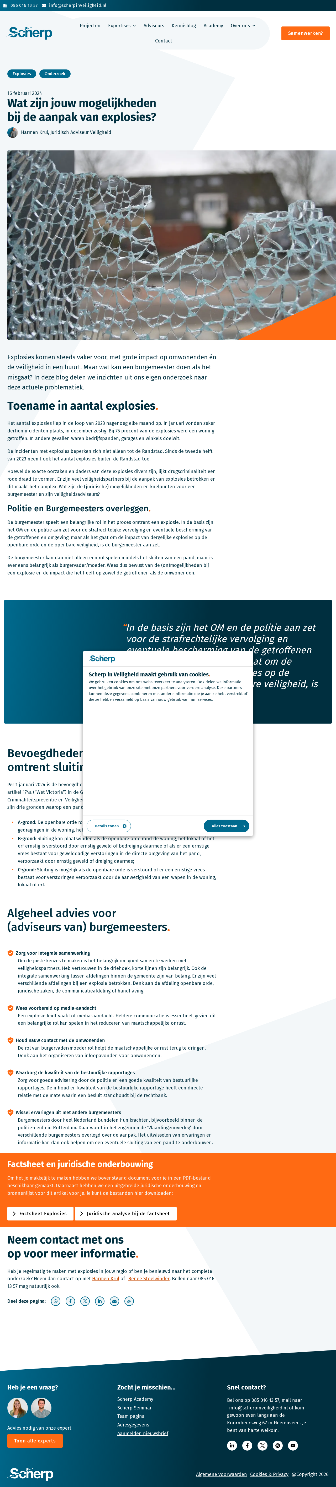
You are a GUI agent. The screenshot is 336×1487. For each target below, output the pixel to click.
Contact (163, 41)
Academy (213, 26)
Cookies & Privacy (269, 1474)
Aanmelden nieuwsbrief (142, 1433)
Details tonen (107, 826)
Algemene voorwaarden (221, 1474)
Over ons (240, 26)
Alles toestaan (224, 826)
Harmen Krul (105, 1279)
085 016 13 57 (265, 1400)
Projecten (90, 26)
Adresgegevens (133, 1425)
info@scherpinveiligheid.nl (258, 1408)
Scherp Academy (135, 1399)
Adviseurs (154, 26)
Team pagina (131, 1416)
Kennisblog (184, 26)
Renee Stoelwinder (149, 1279)
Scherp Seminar (134, 1408)
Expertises (119, 26)
